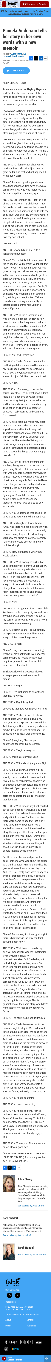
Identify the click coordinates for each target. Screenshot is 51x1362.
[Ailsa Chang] (9, 1183)
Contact (30, 1320)
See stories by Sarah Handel (32, 1254)
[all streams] (47, 1358)
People (8, 1326)
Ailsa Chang (16, 53)
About (8, 1320)
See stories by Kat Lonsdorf (17, 1235)
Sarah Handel (18, 56)
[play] (4, 1358)
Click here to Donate (35, 4)
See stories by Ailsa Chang (31, 1205)
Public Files (31, 1326)
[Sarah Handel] (9, 1252)
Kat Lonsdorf (10, 1218)
